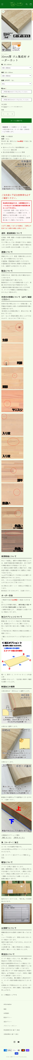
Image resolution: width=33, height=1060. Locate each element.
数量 (2, 110)
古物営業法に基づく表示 (11, 1034)
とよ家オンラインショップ (14, 1056)
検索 (5, 1009)
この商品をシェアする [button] (10, 995)
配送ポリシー (8, 1017)
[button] (2, 4)
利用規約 (6, 1013)
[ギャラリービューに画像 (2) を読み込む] (16, 46)
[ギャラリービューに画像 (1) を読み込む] (6, 46)
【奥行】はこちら (19, 837)
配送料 (5, 106)
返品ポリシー (8, 1021)
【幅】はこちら (6, 837)
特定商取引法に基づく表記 (12, 1030)
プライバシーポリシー (10, 1026)
